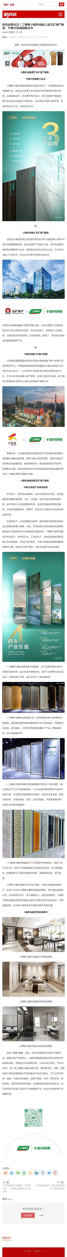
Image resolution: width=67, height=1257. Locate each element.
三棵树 (13, 37)
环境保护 (43, 37)
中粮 (26, 37)
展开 (61, 14)
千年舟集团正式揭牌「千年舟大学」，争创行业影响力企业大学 (16, 1188)
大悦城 (20, 37)
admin (5, 32)
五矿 (31, 37)
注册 (41, 1215)
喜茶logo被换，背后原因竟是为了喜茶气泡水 (50, 1187)
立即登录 (28, 1215)
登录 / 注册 (9, 4)
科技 (36, 37)
